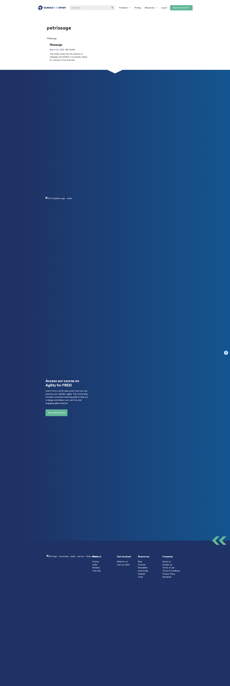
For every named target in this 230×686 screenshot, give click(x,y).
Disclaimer (167, 577)
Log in (164, 8)
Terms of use (168, 567)
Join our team (123, 564)
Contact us (167, 564)
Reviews (96, 567)
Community (143, 571)
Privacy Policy (168, 574)
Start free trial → (181, 8)
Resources (149, 8)
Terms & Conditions (171, 571)
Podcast (141, 574)
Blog (140, 561)
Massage (56, 44)
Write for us (122, 561)
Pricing (138, 8)
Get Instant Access (56, 412)
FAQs (94, 564)
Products (123, 8)
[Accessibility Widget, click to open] (226, 352)
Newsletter (143, 567)
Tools (140, 577)
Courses (141, 564)
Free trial (96, 571)
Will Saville (70, 49)
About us (166, 561)
